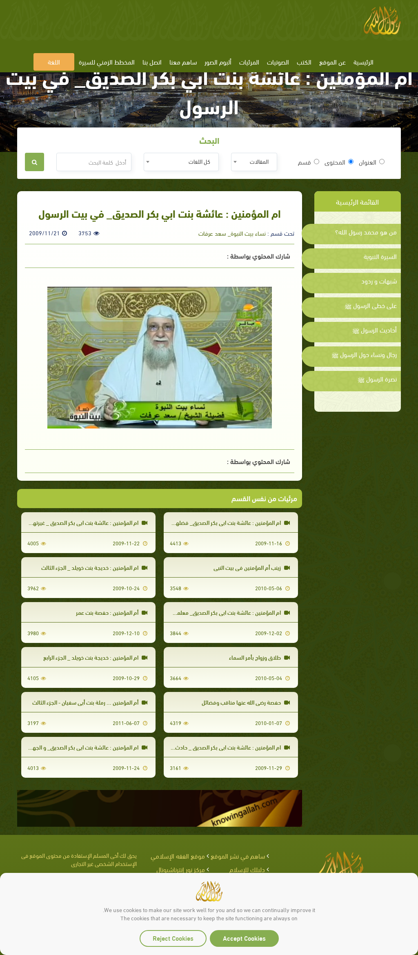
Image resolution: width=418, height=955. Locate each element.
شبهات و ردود (379, 280)
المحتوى (335, 161)
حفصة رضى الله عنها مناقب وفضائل (242, 702)
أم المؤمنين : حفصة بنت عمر (108, 612)
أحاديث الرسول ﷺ (374, 329)
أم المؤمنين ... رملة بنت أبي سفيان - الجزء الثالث (86, 702)
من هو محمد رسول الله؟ (366, 231)
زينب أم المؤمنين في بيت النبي (247, 567)
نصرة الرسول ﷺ (377, 378)
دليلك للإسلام (247, 869)
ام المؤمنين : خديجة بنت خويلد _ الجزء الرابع (91, 657)
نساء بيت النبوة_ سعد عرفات (232, 232)
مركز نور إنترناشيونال (180, 869)
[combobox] (254, 162)
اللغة (54, 61)
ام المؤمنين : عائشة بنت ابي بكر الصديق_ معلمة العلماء (220, 612)
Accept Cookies (244, 937)
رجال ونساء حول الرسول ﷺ (364, 354)
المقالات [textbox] (259, 161)
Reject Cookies (173, 937)
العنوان (367, 161)
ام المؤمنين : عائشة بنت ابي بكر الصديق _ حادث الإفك (221, 747)
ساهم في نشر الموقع (238, 855)
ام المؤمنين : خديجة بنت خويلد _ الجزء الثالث (90, 567)
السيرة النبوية (380, 256)
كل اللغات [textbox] (199, 161)
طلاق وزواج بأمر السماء (255, 657)
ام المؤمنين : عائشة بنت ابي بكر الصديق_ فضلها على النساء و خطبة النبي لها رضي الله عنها (182, 522)
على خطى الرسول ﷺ (371, 305)
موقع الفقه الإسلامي (178, 855)
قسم (304, 161)
